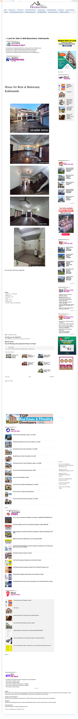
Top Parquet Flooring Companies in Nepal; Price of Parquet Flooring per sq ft (30, 567)
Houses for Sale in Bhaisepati (11, 702)
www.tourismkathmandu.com (21, 706)
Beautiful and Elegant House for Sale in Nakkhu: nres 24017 (26, 441)
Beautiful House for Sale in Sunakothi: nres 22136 (24, 456)
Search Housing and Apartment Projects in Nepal (20, 344)
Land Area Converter (53, 12)
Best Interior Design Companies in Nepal (22, 553)
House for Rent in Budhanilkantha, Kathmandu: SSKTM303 (66, 327)
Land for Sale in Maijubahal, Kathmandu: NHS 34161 (69, 278)
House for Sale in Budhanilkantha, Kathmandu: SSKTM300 (70, 191)
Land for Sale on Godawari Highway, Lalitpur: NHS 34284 (70, 263)
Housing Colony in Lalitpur (24, 698)
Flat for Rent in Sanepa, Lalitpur (12, 686)
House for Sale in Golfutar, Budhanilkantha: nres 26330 (25, 484)
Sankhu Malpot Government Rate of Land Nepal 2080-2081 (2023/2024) (28, 630)
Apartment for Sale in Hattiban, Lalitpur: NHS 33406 (65, 302)
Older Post (52, 376)
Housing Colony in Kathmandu (11, 698)
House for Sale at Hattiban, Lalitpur (21, 477)
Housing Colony (41, 9)
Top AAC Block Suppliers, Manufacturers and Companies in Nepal (28, 574)
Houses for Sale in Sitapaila (50, 702)
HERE (9, 338)
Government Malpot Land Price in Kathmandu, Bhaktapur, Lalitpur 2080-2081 (30, 524)
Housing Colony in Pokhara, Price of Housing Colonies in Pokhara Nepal (21, 50)
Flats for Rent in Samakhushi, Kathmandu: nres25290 (17, 683)
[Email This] (8, 347)
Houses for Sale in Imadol (38, 702)
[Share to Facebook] (12, 347)
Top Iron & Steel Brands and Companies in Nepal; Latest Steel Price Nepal (29, 637)
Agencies (17, 694)
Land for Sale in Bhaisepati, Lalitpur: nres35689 (69, 256)
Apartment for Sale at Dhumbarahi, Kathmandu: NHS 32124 (66, 308)
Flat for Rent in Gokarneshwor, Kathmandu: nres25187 (17, 685)
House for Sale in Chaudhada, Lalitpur (70, 183)
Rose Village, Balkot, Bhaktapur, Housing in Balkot (24, 622)
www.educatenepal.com (10, 706)
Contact (6, 12)
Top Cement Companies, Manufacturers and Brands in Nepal (27, 560)
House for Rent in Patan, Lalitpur (66, 325)
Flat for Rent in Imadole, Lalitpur (12, 682)
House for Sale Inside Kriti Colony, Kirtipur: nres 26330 (25, 498)
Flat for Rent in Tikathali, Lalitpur (13, 681)
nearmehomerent (31, 348)
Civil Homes (16, 607)
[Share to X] (10, 347)
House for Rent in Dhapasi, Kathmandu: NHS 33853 (64, 332)
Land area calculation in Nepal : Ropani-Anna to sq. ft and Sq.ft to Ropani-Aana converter (32, 645)
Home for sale (12, 9)
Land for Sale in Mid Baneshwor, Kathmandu (28, 38)
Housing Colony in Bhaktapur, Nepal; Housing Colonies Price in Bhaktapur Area (22, 52)
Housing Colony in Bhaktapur (49, 698)
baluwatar (9, 348)
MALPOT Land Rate (64, 12)
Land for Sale (14, 692)
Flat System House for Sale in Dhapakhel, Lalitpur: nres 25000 (27, 463)
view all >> (72, 203)
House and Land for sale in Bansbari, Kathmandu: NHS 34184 (70, 271)
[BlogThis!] (9, 347)
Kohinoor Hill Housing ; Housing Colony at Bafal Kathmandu (26, 615)
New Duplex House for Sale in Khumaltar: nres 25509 (25, 449)
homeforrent (17, 348)
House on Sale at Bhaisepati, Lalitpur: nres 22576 (24, 434)
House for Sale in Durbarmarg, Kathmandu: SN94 (24, 470)
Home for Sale (8, 692)
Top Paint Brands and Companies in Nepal (22, 600)
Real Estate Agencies (30, 12)
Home (5, 9)
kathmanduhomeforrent (24, 348)
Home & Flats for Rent (30, 9)
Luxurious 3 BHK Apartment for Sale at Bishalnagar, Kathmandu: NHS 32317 (66, 305)
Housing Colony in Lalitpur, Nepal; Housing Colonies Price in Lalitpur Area (21, 49)
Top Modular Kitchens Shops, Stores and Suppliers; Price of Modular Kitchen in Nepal (33, 581)
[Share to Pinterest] (13, 347)
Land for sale (20, 9)
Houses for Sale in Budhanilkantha (25, 702)
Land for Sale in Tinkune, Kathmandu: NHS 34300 (69, 249)
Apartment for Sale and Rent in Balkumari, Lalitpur (65, 295)
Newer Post (7, 376)
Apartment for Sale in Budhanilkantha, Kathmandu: (65, 298)
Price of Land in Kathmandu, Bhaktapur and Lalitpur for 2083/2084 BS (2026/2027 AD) (32, 517)
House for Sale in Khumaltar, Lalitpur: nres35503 (64, 483)
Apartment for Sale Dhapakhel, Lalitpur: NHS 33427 (65, 300)
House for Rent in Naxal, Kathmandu (66, 323)
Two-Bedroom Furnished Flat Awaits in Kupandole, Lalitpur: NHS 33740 (21, 679)
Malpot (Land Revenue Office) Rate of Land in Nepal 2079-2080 (27, 538)
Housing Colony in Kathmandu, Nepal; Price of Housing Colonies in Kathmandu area (23, 48)
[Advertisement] (39, 25)
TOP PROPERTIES (41, 12)
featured (13, 348)
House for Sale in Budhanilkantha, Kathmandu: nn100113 (70, 170)
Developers (61, 9)
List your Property (70, 9)
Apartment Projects (51, 9)
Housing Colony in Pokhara (36, 698)
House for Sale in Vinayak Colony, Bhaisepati (23, 491)
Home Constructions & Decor (16, 12)
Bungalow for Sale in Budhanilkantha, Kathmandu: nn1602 (66, 470)
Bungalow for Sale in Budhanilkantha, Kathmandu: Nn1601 (64, 475)
